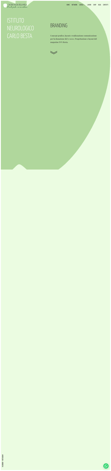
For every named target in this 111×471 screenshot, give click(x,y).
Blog (99, 5)
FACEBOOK (3, 464)
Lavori (89, 5)
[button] (106, 466)
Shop (94, 5)
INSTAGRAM (3, 457)
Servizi (81, 5)
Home (68, 5)
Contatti (105, 5)
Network (74, 5)
